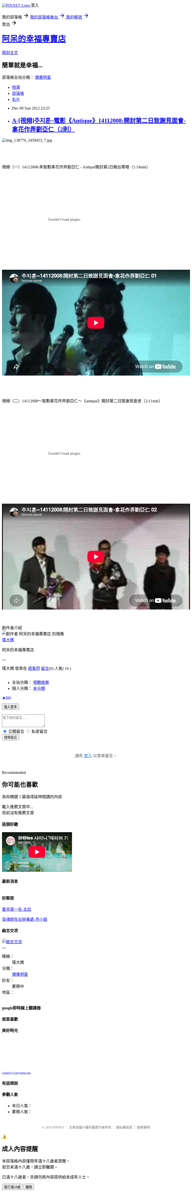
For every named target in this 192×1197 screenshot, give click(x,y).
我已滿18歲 (12, 1187)
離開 (29, 1187)
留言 (45, 668)
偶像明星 (43, 77)
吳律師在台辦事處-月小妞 (24, 919)
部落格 (18, 93)
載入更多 (10, 707)
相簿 (16, 87)
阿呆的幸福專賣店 (34, 38)
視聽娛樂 (41, 682)
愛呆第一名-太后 (16, 909)
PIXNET (58, 1127)
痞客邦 (34, 668)
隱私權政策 (124, 1127)
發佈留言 (10, 737)
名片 (16, 99)
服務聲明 (143, 1127)
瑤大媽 (8, 640)
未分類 (39, 688)
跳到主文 (10, 53)
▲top (6, 697)
